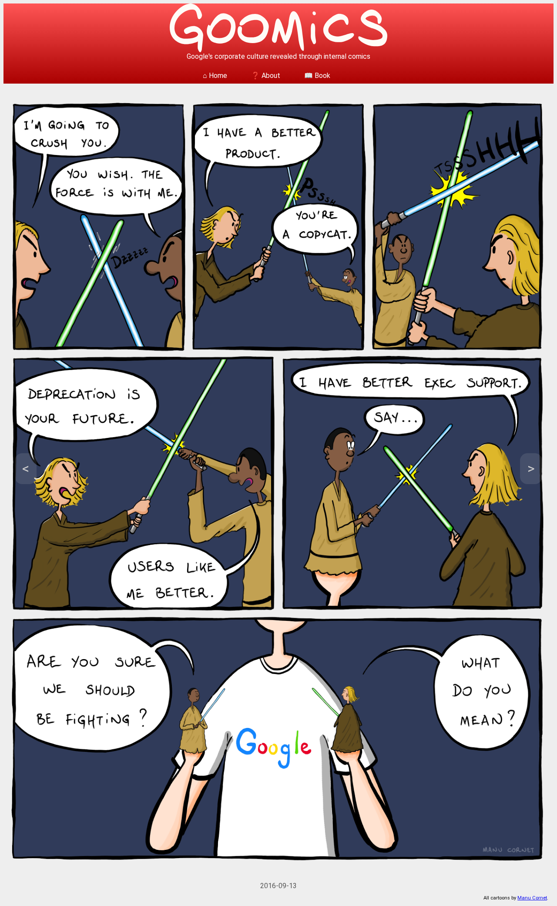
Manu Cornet (532, 898)
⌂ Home (215, 75)
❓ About (265, 75)
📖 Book (317, 75)
